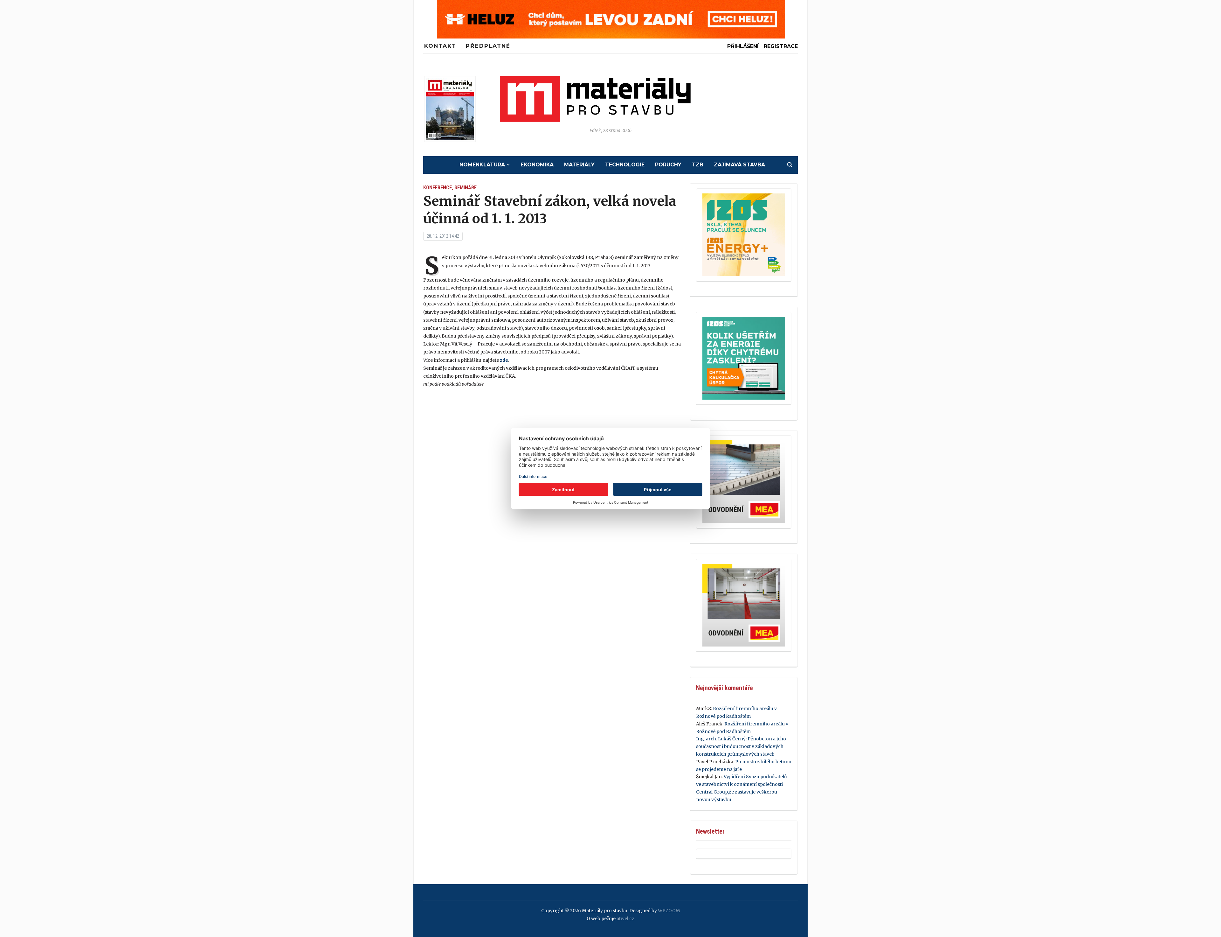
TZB (697, 165)
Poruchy (668, 165)
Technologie (625, 165)
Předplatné (488, 46)
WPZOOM (669, 910)
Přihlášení (743, 46)
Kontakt (440, 46)
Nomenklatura (482, 165)
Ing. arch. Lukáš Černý (721, 739)
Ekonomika (537, 165)
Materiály (579, 165)
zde (504, 360)
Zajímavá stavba (739, 165)
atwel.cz (625, 918)
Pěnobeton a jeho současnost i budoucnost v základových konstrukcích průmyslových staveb (741, 746)
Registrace (781, 46)
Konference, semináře (450, 188)
